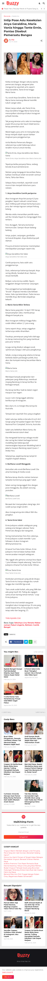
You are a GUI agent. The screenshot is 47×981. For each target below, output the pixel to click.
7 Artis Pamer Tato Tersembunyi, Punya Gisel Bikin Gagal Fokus (12, 700)
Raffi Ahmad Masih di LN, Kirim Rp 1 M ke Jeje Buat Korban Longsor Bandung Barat (33, 907)
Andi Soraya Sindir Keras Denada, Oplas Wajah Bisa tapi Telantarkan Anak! (33, 739)
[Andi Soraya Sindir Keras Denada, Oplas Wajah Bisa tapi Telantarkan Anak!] (34, 728)
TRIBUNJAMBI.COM (13, 618)
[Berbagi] (41, 40)
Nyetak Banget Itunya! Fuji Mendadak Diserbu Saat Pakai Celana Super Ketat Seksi (13, 673)
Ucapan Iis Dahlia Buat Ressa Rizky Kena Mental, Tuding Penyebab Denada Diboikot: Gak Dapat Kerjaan (13, 769)
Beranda (7, 16)
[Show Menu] (3, 3)
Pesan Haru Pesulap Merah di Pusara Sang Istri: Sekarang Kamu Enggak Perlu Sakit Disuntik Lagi (21, 9)
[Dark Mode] (40, 3)
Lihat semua (38, 652)
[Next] (44, 9)
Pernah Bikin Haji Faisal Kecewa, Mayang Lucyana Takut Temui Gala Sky (12, 906)
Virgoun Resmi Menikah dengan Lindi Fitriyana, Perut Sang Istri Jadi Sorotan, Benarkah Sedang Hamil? (22, 853)
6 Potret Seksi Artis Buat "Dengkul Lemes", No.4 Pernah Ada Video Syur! (33, 672)
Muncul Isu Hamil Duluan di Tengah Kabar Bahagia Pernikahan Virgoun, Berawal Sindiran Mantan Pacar (23, 859)
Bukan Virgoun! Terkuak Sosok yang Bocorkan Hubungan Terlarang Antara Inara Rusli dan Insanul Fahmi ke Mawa (23, 870)
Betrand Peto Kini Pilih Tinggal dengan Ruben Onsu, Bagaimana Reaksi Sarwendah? (21, 875)
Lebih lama (40, 712)
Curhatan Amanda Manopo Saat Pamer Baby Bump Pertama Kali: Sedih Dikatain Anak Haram (12, 798)
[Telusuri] (44, 3)
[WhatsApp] (30, 642)
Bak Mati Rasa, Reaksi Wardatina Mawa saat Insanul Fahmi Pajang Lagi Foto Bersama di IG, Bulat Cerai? (33, 768)
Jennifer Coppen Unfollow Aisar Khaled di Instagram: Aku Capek (13, 933)
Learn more (6, 972)
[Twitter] (26, 642)
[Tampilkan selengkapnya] (35, 642)
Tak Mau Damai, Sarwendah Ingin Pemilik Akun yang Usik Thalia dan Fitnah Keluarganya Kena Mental (34, 799)
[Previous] (41, 9)
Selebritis (15, 16)
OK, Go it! (8, 977)
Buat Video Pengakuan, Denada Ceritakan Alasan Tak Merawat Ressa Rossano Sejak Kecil (12, 740)
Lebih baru (7, 712)
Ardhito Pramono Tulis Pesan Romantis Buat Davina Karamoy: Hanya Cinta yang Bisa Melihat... (23, 865)
